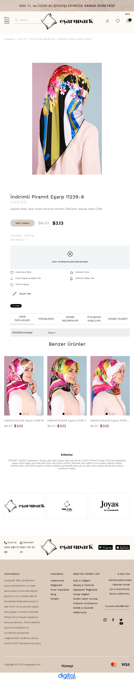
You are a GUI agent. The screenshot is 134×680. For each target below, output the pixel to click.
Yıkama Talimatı (118, 319)
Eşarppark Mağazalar (85, 589)
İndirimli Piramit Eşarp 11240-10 (110, 420)
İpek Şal (69, 460)
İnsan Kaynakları (60, 589)
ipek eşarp (25, 463)
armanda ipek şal (72, 465)
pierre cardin (44, 465)
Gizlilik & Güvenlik (83, 607)
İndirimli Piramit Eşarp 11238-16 (24, 420)
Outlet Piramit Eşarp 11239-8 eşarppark (103, 460)
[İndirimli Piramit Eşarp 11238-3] (67, 385)
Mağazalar (56, 585)
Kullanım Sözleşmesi (85, 603)
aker (21, 465)
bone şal (50, 463)
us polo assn (90, 465)
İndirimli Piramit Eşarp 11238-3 (66, 420)
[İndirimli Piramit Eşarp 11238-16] (24, 385)
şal (33, 463)
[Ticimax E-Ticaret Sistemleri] (67, 666)
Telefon (10, 543)
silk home (30, 465)
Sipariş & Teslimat (83, 585)
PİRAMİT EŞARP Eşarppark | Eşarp (27, 460)
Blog (53, 594)
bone (59, 463)
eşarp (15, 463)
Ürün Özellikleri (22, 318)
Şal (49, 460)
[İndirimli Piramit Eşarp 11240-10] (110, 385)
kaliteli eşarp (114, 463)
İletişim (55, 598)
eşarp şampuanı (106, 465)
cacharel (57, 465)
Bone (77, 460)
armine (14, 465)
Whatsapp (27, 543)
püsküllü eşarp (67, 468)
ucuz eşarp (100, 463)
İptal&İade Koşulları (94, 319)
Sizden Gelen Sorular (85, 598)
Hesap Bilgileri (81, 594)
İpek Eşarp (58, 460)
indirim (89, 463)
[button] (20, 414)
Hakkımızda (57, 580)
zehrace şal (78, 463)
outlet (66, 463)
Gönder (124, 606)
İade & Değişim (81, 580)
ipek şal (40, 463)
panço (120, 465)
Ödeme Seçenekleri (70, 319)
